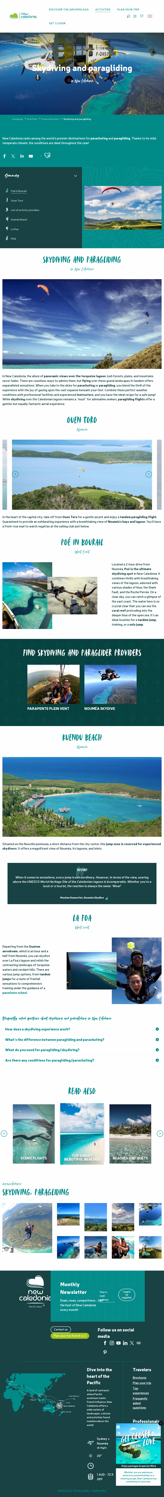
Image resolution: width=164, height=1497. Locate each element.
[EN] (150, 16)
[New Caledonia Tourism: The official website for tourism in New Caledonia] (23, 16)
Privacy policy (82, 1490)
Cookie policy (99, 1490)
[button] (128, 16)
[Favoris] (142, 16)
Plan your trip (142, 1383)
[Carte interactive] (135, 16)
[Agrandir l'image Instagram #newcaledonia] (68, 1214)
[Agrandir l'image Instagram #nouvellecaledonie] (27, 1228)
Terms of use (64, 1490)
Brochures (139, 1377)
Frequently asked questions (140, 1403)
